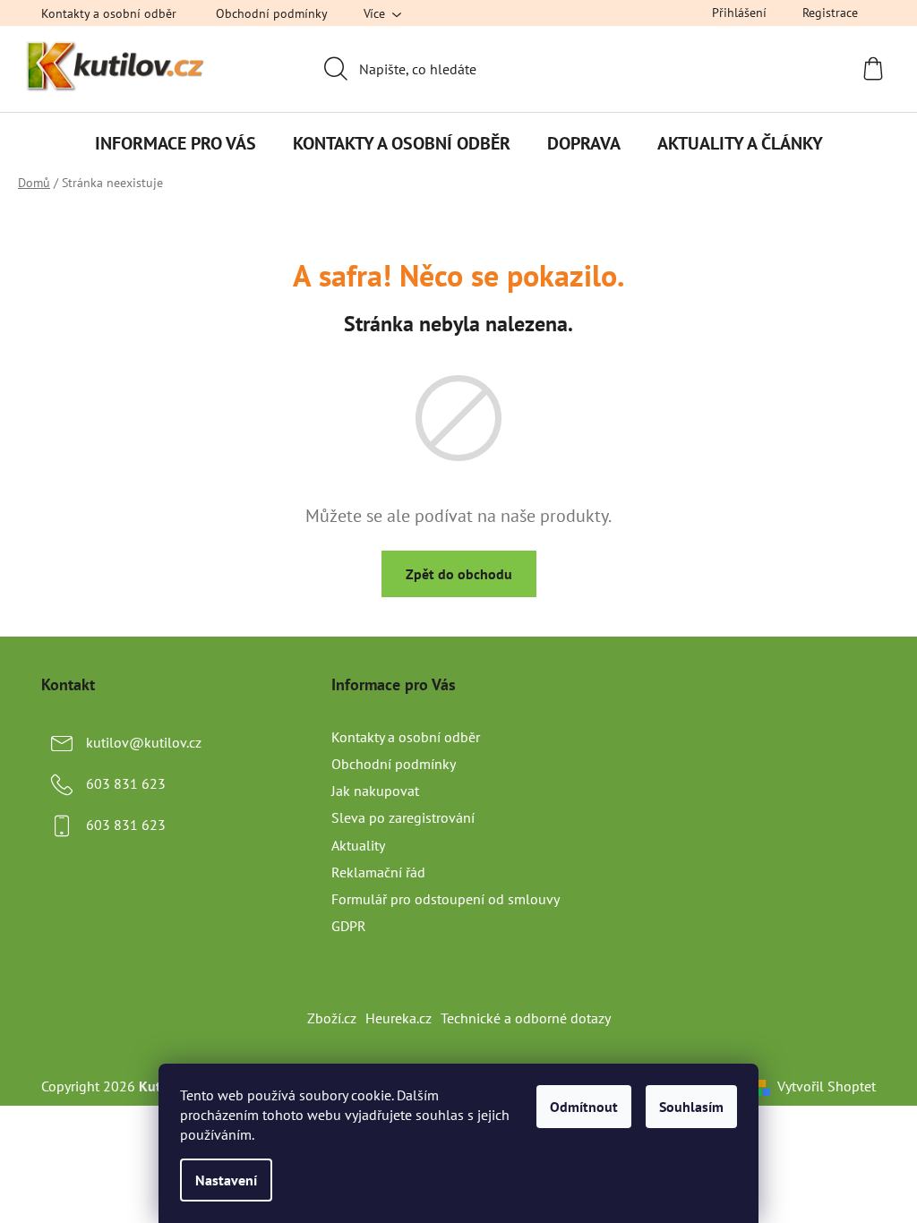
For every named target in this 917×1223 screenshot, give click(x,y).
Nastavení (226, 1180)
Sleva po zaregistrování (403, 817)
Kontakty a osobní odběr (108, 13)
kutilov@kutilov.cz (143, 742)
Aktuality (358, 845)
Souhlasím (691, 1107)
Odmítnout (584, 1107)
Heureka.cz (398, 1018)
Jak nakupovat (375, 791)
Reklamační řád (378, 872)
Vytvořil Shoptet (826, 1086)
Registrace (830, 12)
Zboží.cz (331, 1018)
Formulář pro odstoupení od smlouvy (445, 899)
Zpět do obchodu (459, 574)
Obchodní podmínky (272, 13)
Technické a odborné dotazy (526, 1018)
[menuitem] (175, 143)
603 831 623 (126, 783)
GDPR (348, 926)
